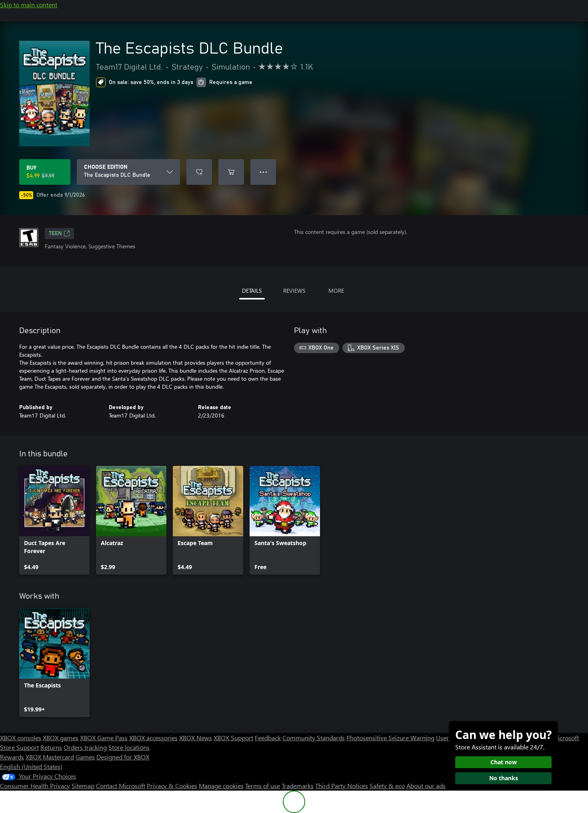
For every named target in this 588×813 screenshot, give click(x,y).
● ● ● (263, 172)
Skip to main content (28, 4)
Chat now (503, 762)
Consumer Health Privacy (35, 785)
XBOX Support (233, 737)
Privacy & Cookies (172, 785)
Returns (51, 747)
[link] (54, 520)
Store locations (129, 747)
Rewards (12, 757)
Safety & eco (387, 785)
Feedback (268, 737)
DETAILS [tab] (252, 290)
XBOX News (195, 737)
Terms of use (262, 785)
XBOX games (60, 737)
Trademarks (298, 785)
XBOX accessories (153, 737)
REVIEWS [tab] (294, 290)
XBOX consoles (20, 737)
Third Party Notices (341, 785)
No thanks (503, 778)
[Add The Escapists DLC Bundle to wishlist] (199, 172)
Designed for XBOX (122, 757)
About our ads (426, 785)
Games (85, 757)
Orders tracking (85, 747)
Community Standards (313, 737)
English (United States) (31, 766)
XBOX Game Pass (104, 737)
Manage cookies (221, 785)
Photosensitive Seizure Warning (390, 737)
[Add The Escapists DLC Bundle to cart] (231, 172)
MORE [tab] (336, 290)
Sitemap (83, 785)
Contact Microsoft (120, 785)
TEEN (55, 233)
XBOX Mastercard (50, 757)
